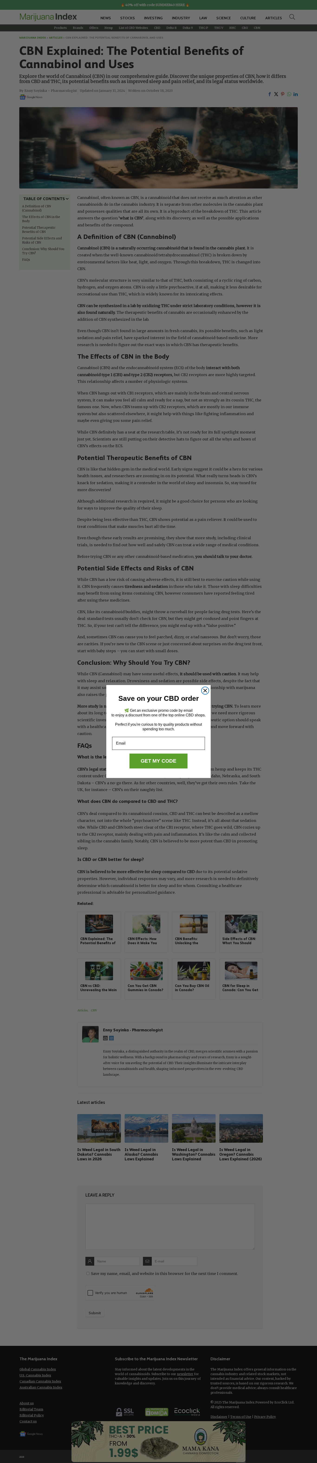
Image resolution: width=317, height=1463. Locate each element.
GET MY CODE (158, 761)
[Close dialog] (205, 690)
